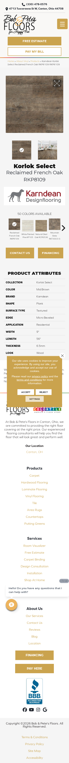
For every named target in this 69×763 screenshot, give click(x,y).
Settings (34, 399)
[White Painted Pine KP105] (27, 225)
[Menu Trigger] (62, 24)
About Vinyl (22, 61)
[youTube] (31, 710)
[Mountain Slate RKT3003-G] (54, 224)
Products (34, 61)
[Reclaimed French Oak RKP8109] (14, 224)
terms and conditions (29, 379)
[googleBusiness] (45, 710)
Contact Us (20, 253)
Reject (43, 392)
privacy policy (40, 376)
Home (11, 61)
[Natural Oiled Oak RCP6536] (41, 225)
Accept (25, 392)
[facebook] (25, 710)
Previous (6, 148)
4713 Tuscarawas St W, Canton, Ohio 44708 (36, 8)
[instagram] (38, 710)
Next (63, 148)
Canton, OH (34, 452)
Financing (50, 253)
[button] (34, 41)
